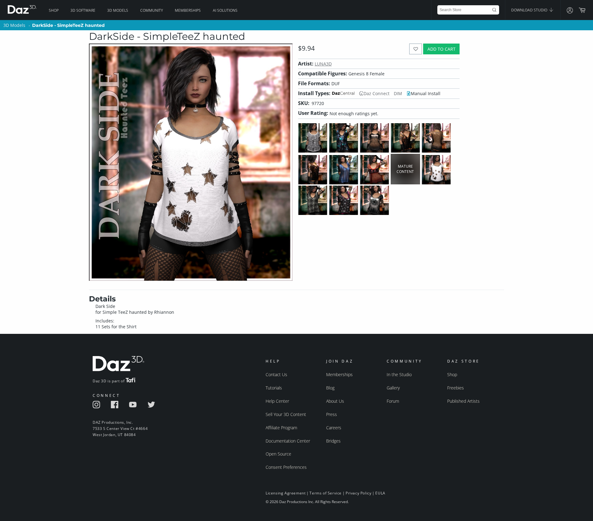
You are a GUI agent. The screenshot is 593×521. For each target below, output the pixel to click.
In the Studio (399, 374)
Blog (330, 388)
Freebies (455, 388)
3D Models (117, 10)
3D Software (82, 10)
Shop (54, 10)
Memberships (188, 10)
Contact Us (276, 374)
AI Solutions (225, 10)
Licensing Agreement (285, 493)
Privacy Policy (358, 493)
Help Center (277, 401)
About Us (335, 401)
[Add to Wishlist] (415, 49)
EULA (380, 493)
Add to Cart (441, 49)
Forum (393, 401)
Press (331, 414)
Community (151, 10)
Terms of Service (325, 493)
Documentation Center (288, 441)
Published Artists (463, 401)
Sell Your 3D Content (286, 414)
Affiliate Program (281, 428)
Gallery (393, 388)
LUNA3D (323, 64)
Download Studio (529, 10)
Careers (333, 428)
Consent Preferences (286, 467)
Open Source (278, 454)
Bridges (333, 441)
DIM (398, 93)
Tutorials (274, 388)
